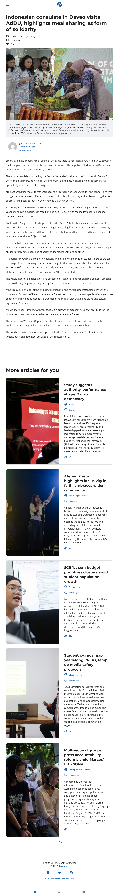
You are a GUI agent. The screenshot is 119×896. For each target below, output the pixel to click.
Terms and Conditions (54, 878)
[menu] (7, 4)
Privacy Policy (68, 878)
